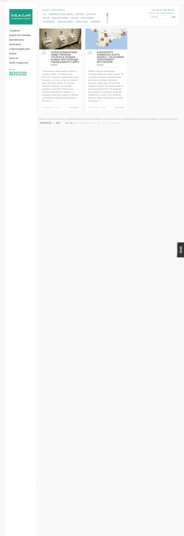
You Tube (20, 74)
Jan (66, 123)
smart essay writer (60, 18)
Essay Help (91, 14)
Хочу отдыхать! (18, 63)
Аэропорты (95, 21)
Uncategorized (87, 18)
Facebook (11, 74)
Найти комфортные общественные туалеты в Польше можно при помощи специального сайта (65, 57)
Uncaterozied (49, 21)
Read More (74, 107)
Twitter (16, 74)
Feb (71, 123)
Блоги (12, 54)
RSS (25, 74)
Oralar (20, 17)
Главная (14, 31)
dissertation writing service (61, 14)
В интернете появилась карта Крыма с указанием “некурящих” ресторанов (110, 57)
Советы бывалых (19, 49)
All (44, 14)
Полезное (15, 44)
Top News (74, 18)
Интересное (16, 40)
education (80, 14)
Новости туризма (20, 35)
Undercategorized (65, 21)
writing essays (82, 21)
